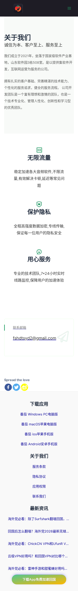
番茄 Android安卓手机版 (39, 444)
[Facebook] (8, 387)
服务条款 (39, 466)
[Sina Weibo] (24, 387)
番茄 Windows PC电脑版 (39, 414)
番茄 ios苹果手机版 (39, 434)
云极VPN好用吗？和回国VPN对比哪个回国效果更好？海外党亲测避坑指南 (39, 556)
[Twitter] (16, 387)
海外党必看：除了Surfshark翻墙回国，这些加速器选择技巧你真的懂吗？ (39, 519)
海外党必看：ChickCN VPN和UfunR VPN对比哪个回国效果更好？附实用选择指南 (39, 544)
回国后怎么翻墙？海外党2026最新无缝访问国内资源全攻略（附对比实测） (39, 531)
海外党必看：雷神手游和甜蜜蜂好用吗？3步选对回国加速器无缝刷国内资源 (39, 568)
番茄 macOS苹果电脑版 (39, 424)
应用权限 (39, 486)
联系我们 (39, 496)
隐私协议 (39, 476)
